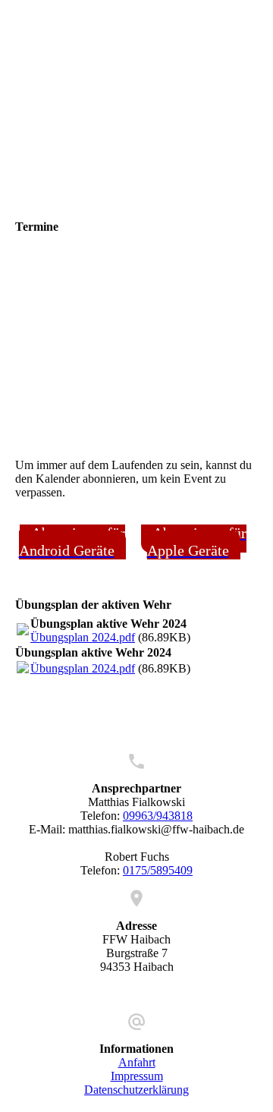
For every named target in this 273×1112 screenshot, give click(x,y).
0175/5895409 (158, 870)
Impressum (137, 1075)
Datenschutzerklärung (136, 1089)
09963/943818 (158, 815)
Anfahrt (136, 1062)
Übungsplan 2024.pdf (82, 637)
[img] (136, 95)
